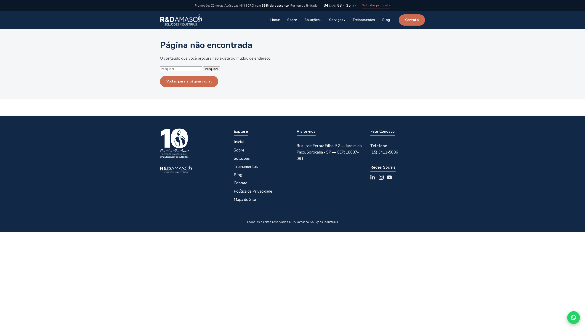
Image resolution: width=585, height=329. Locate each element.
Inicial (239, 142)
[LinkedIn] (372, 177)
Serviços (336, 20)
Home (275, 20)
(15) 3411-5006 (384, 152)
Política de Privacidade (253, 191)
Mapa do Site (245, 199)
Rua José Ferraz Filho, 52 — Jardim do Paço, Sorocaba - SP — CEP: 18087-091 (329, 152)
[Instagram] (381, 177)
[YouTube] (389, 177)
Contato (412, 20)
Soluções (312, 20)
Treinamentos (364, 20)
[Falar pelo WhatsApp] (573, 317)
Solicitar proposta (376, 5)
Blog (386, 20)
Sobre (292, 20)
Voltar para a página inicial (189, 81)
